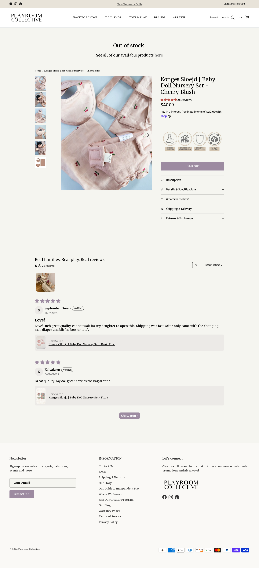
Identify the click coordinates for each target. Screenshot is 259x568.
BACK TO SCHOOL (85, 17)
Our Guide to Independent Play (119, 488)
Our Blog (105, 505)
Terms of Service (110, 516)
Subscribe (21, 494)
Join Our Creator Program (116, 499)
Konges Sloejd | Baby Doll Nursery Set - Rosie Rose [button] (82, 344)
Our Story (105, 483)
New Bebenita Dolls (129, 4)
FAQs (102, 472)
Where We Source (110, 494)
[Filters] (196, 265)
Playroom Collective (28, 549)
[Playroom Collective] (26, 18)
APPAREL (179, 17)
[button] (169, 99)
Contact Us (106, 466)
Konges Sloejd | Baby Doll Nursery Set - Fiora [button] (78, 397)
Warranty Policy (109, 511)
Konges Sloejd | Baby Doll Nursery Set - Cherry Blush (72, 70)
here (159, 55)
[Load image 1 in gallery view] (106, 133)
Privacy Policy (108, 522)
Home (38, 70)
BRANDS (160, 17)
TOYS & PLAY (138, 17)
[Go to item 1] (45, 282)
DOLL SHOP (113, 17)
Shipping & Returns (112, 477)
